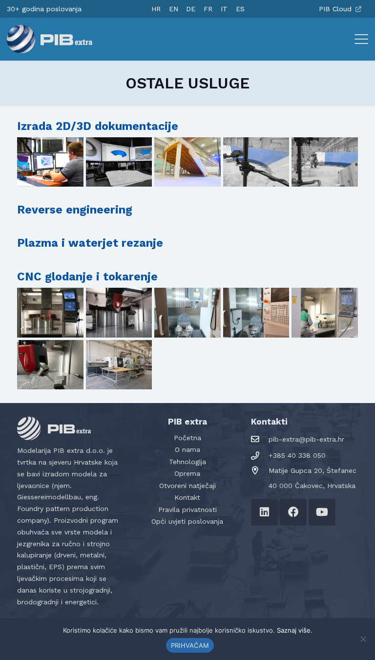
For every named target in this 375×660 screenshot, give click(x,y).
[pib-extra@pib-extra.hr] (260, 439)
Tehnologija (187, 462)
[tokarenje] (119, 365)
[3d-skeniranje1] (187, 162)
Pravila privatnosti (187, 509)
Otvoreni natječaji (187, 486)
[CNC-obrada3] (187, 313)
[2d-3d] (50, 162)
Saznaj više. (294, 630)
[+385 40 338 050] (260, 456)
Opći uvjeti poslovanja (187, 521)
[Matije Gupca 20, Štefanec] (260, 471)
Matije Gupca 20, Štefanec (312, 470)
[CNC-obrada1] (50, 313)
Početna (187, 438)
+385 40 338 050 (297, 455)
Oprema (187, 473)
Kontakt (187, 497)
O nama (187, 449)
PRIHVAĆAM (190, 645)
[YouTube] (322, 512)
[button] (361, 39)
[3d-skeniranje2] (256, 162)
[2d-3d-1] (119, 162)
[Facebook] (293, 512)
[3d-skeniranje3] (325, 162)
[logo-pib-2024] (49, 39)
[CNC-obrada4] (256, 313)
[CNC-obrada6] (50, 365)
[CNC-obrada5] (325, 313)
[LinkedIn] (264, 512)
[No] (363, 639)
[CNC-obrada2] (119, 313)
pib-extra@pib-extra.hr (306, 439)
